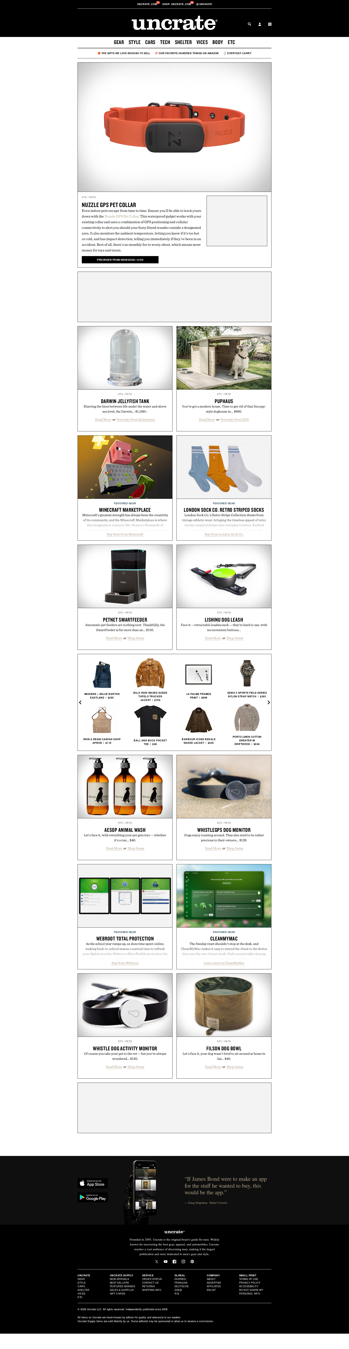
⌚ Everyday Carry (237, 53)
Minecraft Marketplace (125, 509)
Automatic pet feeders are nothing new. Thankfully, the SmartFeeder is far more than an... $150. (125, 627)
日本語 (178, 1289)
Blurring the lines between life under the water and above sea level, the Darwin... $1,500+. (125, 408)
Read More (103, 419)
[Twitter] (156, 1261)
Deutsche (181, 1286)
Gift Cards (117, 1293)
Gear (119, 42)
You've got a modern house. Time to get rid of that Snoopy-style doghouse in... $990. (224, 408)
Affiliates (214, 1286)
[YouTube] (165, 1261)
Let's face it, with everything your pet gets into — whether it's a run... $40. (125, 837)
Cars (150, 42)
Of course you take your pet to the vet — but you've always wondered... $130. (125, 1056)
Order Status (152, 1279)
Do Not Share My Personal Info (251, 1291)
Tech (165, 42)
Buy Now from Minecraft (125, 534)
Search (249, 24)
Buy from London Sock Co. (224, 534)
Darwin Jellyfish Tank (125, 401)
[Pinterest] (192, 1261)
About (211, 1279)
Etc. (80, 1297)
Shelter (183, 42)
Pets (92, 197)
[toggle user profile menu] (259, 24)
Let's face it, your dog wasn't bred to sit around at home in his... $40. (224, 1056)
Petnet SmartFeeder (125, 619)
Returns (148, 1286)
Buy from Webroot (125, 963)
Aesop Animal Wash (125, 829)
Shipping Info (151, 1289)
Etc (231, 42)
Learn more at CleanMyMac (224, 963)
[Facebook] (174, 1261)
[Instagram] (183, 1261)
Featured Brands (122, 1286)
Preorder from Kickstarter (136, 419)
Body (217, 42)
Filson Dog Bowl (223, 1048)
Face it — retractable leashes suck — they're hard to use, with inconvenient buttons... (224, 627)
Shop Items (136, 638)
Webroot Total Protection (125, 938)
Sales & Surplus (122, 1289)
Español (180, 1279)
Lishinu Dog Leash (224, 619)
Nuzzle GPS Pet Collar (109, 205)
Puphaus (224, 401)
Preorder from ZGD (235, 419)
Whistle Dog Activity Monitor (125, 1048)
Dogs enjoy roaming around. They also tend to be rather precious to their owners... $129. (224, 837)
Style (135, 42)
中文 (177, 1293)
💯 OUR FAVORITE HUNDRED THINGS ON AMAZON (187, 53)
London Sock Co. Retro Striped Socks (224, 509)
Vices (202, 42)
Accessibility (249, 1286)
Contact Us (150, 1282)
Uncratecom (147, 4)
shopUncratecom (177, 4)
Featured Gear (125, 503)
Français (181, 1282)
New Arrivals (119, 1279)
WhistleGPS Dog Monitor (224, 829)
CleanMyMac (224, 938)
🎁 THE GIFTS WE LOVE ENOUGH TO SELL (124, 53)
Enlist (211, 1289)
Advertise (214, 1282)
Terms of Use (248, 1279)
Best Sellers (119, 1282)
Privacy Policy (250, 1282)
